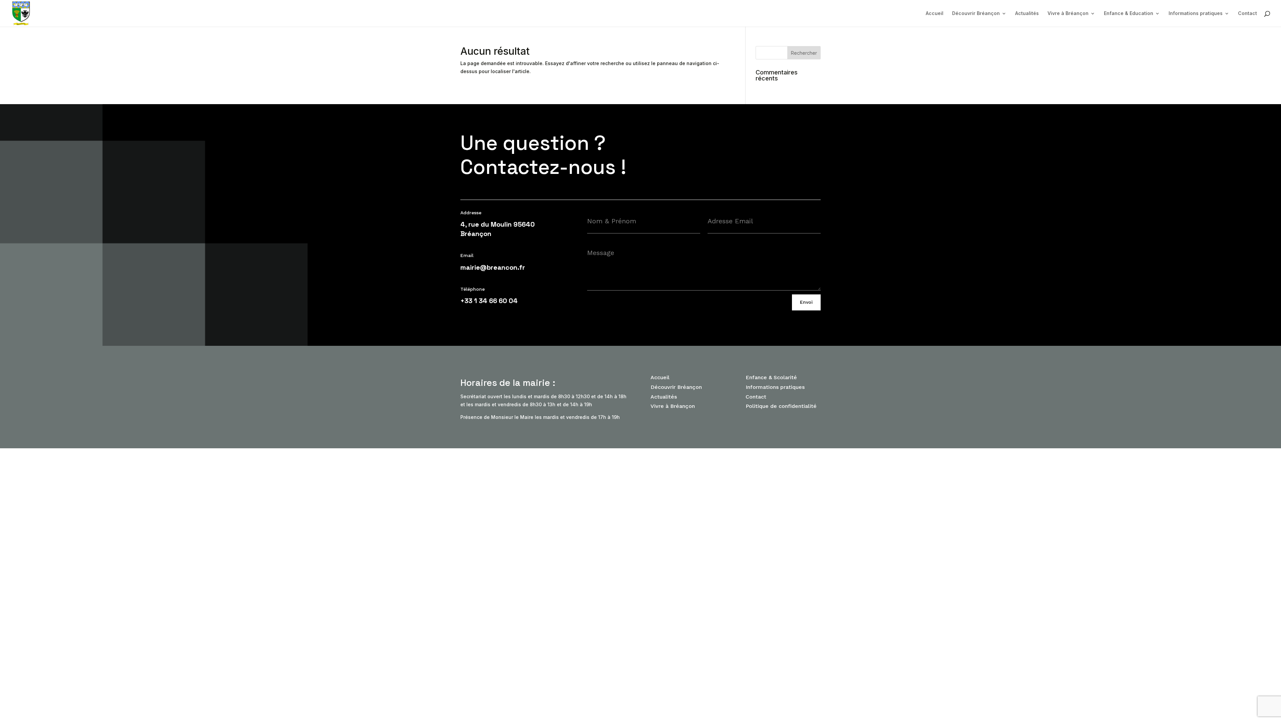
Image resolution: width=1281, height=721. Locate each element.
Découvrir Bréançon (976, 13)
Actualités (1027, 13)
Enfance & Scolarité (771, 377)
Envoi (806, 302)
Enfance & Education (1128, 13)
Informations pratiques (1196, 13)
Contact (1247, 13)
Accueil (934, 13)
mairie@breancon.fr (492, 267)
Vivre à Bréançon (1068, 13)
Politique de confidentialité (781, 406)
